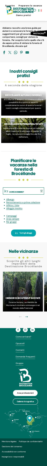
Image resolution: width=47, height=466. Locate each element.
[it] (40, 10)
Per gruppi (11, 221)
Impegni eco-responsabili (13, 456)
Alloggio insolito (14, 208)
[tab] (21, 191)
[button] (40, 10)
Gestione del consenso (12, 446)
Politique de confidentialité (31, 441)
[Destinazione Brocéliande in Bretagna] (18, 10)
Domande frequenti (25, 356)
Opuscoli (20, 343)
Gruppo (19, 363)
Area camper (12, 218)
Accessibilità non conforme (14, 451)
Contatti (20, 350)
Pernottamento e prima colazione (23, 202)
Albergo (10, 199)
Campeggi (11, 215)
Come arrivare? (23, 336)
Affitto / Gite (12, 205)
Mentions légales (9, 441)
